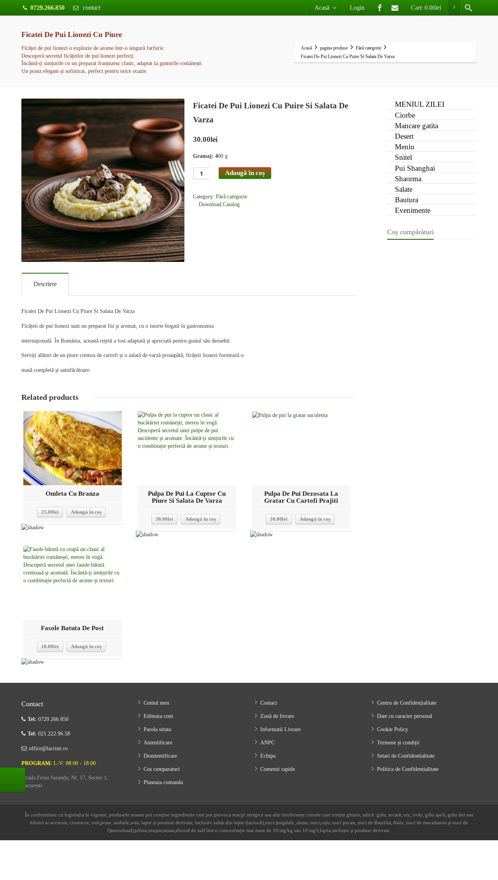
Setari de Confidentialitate (406, 756)
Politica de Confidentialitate (407, 769)
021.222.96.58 (49, 734)
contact (90, 7)
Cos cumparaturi (162, 769)
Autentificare (158, 743)
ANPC (267, 743)
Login (357, 7)
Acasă (322, 7)
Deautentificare (160, 756)
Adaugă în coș (245, 173)
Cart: (426, 7)
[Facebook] (380, 8)
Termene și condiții (398, 743)
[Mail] (395, 8)
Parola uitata (157, 729)
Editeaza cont (158, 716)
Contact (268, 703)
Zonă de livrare (277, 716)
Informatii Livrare (280, 729)
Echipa (267, 756)
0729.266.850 (47, 7)
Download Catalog (218, 204)
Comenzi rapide (277, 769)
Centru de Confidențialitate (407, 703)
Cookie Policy (392, 729)
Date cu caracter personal (404, 716)
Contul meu (156, 703)
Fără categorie (231, 197)
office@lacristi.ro (48, 748)
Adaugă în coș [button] (86, 512)
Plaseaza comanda (163, 782)
